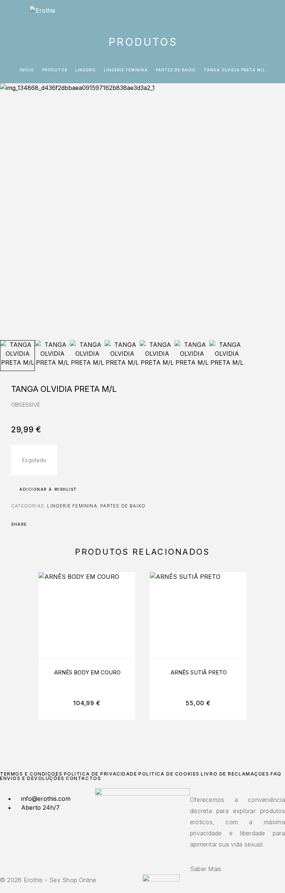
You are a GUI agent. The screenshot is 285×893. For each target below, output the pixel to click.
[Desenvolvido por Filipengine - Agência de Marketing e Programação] (161, 879)
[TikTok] (147, 853)
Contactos (83, 778)
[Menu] (15, 13)
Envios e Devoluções (32, 778)
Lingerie (85, 70)
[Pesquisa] (250, 14)
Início (27, 70)
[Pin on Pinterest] (54, 524)
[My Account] (262, 14)
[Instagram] (142, 853)
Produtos (54, 70)
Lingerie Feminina (126, 70)
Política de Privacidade (100, 774)
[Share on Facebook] (35, 524)
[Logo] (42, 13)
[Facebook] (138, 853)
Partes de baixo (176, 70)
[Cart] (274, 13)
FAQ (276, 774)
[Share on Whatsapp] (64, 524)
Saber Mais (205, 869)
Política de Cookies (169, 774)
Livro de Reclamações (235, 774)
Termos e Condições (31, 774)
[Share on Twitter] (44, 524)
